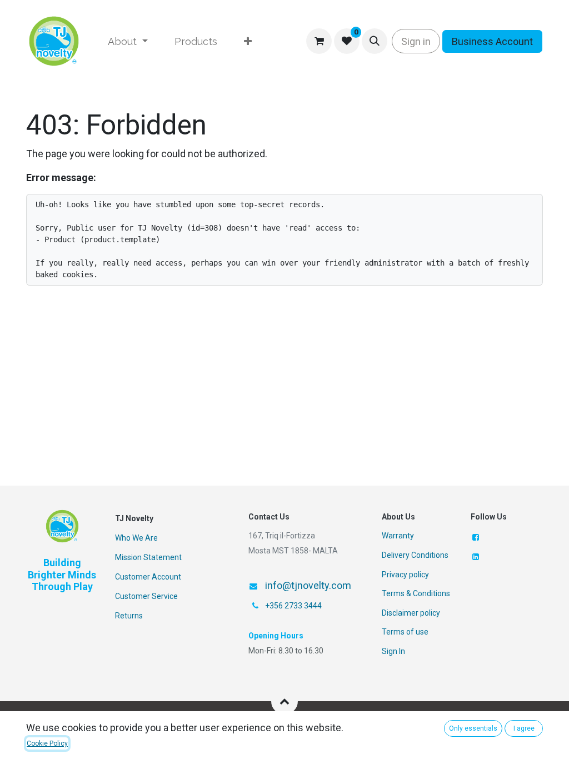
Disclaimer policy (411, 612)
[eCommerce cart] (319, 41)
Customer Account (148, 576)
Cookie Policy (47, 743)
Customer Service (146, 596)
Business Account (492, 41)
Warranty (398, 535)
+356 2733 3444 (293, 605)
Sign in (416, 41)
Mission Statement (148, 557)
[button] (374, 41)
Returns (129, 615)
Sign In (393, 651)
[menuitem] (127, 41)
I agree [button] (524, 728)
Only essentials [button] (473, 728)
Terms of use (405, 631)
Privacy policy (405, 574)
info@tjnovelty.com (308, 585)
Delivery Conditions (415, 555)
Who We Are (136, 537)
